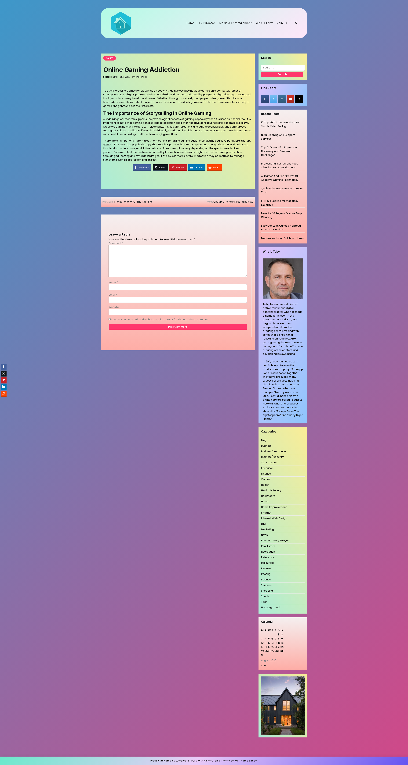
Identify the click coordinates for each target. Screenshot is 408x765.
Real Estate (268, 546)
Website (114, 307)
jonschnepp (141, 77)
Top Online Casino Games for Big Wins (127, 91)
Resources (267, 563)
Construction (269, 462)
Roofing (265, 574)
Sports (265, 596)
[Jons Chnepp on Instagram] (282, 99)
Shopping (267, 591)
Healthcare (268, 496)
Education (267, 468)
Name (113, 282)
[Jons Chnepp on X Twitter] (273, 99)
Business (266, 446)
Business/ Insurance (273, 451)
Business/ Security (272, 457)
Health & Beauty (271, 490)
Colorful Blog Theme (217, 760)
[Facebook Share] (4, 367)
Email (113, 295)
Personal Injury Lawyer (275, 540)
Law (263, 524)
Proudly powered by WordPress (169, 760)
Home (190, 23)
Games (109, 58)
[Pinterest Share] (4, 380)
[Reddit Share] (4, 393)
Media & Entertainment (235, 23)
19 (269, 647)
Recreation (268, 552)
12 (269, 643)
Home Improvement (274, 507)
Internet (266, 513)
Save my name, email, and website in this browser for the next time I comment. (160, 319)
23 (282, 647)
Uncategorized (270, 607)
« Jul (263, 665)
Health (265, 485)
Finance (266, 473)
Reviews (266, 568)
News (264, 535)
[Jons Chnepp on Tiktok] (299, 99)
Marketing (267, 529)
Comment (116, 243)
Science (266, 579)
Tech (264, 602)
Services (266, 585)
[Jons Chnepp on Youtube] (290, 99)
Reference (267, 557)
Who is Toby (264, 23)
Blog (263, 440)
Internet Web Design (274, 518)
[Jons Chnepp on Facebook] (265, 99)
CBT (106, 144)
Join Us (282, 23)
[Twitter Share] (4, 373)
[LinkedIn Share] (4, 387)
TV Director (207, 23)
